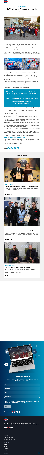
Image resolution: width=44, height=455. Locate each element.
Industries (6, 448)
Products (5, 444)
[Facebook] (12, 411)
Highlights (6, 450)
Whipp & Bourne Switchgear (9, 439)
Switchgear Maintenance (9, 437)
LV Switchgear (7, 434)
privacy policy (27, 402)
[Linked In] (15, 411)
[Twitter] (17, 411)
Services (5, 446)
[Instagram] (20, 411)
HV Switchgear (7, 435)
